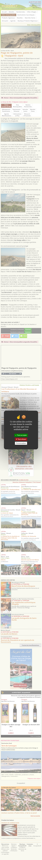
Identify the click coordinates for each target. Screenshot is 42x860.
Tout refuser (21, 439)
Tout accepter (22, 435)
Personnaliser (21, 443)
